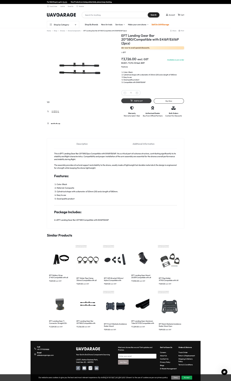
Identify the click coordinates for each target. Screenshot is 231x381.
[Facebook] (78, 368)
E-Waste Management (168, 369)
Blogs (162, 365)
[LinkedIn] (96, 368)
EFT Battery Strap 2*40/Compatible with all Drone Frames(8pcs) (58, 277)
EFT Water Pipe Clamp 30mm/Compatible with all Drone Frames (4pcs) (86, 280)
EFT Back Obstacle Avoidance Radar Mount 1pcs (170, 325)
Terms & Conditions (185, 365)
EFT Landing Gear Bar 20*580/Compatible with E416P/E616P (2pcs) (86, 323)
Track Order (53, 6)
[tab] (82, 143)
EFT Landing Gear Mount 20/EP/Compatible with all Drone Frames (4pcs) (141, 277)
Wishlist (81, 6)
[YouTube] (84, 368)
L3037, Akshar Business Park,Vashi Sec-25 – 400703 (87, 361)
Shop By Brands (91, 24)
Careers (163, 352)
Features (124, 67)
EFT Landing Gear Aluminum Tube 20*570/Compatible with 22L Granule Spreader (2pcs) (142, 323)
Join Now (123, 362)
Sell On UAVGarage (160, 24)
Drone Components (74, 31)
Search (154, 15)
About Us (163, 356)
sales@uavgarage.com (45, 355)
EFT (124, 52)
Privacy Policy (165, 362)
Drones (62, 31)
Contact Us (164, 359)
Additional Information (143, 143)
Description (82, 143)
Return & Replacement (186, 356)
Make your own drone (137, 24)
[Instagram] (90, 368)
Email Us (70, 6)
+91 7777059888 (43, 349)
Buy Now (169, 101)
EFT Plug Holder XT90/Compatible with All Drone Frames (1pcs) (168, 280)
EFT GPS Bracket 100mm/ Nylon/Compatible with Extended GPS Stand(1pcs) (114, 280)
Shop (55, 31)
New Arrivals (106, 24)
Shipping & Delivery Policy (185, 360)
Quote (52, 2)
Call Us (62, 6)
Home (49, 31)
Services (119, 24)
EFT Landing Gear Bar (69, 153)
